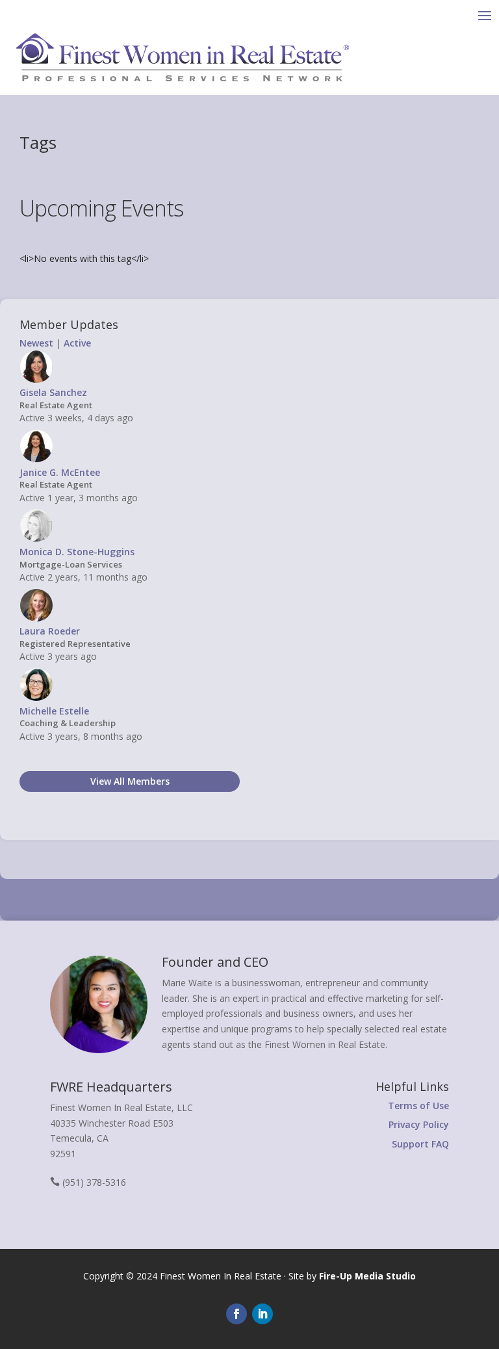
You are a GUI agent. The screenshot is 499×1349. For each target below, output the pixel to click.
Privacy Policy (419, 1124)
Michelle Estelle (54, 711)
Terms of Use (418, 1105)
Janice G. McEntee (59, 472)
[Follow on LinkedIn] (262, 1313)
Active (77, 343)
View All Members (130, 781)
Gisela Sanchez (53, 392)
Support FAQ (420, 1144)
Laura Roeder (49, 631)
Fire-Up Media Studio (367, 1276)
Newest (36, 343)
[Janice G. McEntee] (36, 459)
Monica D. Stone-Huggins (76, 551)
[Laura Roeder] (36, 618)
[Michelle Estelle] (36, 698)
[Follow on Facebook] (236, 1313)
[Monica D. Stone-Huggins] (36, 538)
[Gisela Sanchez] (36, 380)
